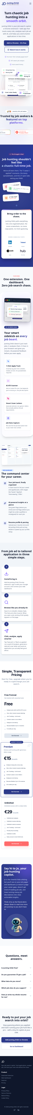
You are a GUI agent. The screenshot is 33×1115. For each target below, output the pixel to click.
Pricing (3, 1083)
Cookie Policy (5, 1098)
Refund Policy (5, 1095)
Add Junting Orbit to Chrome (16, 1040)
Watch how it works (18, 50)
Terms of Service (6, 1093)
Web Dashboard (6, 1078)
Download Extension (7, 1075)
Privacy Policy (5, 1091)
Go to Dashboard (16, 1046)
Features (4, 1080)
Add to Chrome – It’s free (16, 43)
